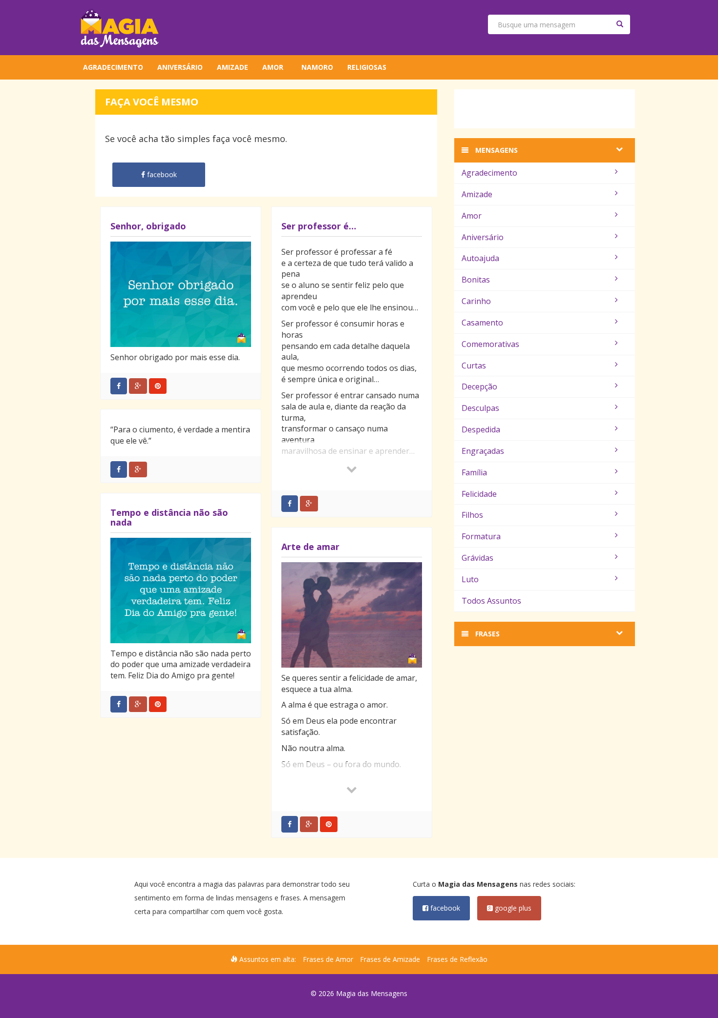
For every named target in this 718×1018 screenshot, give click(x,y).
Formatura (481, 536)
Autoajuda (480, 258)
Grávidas (477, 557)
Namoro (317, 67)
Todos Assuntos (491, 600)
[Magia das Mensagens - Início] (120, 27)
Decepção (479, 386)
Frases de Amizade (390, 959)
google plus (512, 908)
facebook (444, 908)
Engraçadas (483, 451)
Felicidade (479, 494)
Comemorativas (490, 344)
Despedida (481, 429)
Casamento (482, 322)
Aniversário (180, 67)
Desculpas (480, 408)
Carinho (476, 301)
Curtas (474, 365)
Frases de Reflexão (457, 959)
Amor (272, 67)
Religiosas (366, 67)
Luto (470, 579)
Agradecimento (113, 67)
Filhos (472, 514)
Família (474, 472)
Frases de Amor (328, 959)
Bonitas (476, 279)
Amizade (232, 67)
